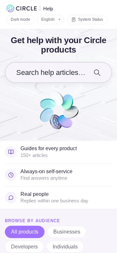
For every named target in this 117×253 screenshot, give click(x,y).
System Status (90, 19)
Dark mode (20, 19)
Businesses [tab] (66, 232)
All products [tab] (24, 232)
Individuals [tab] (65, 246)
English (50, 19)
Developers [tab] (24, 246)
